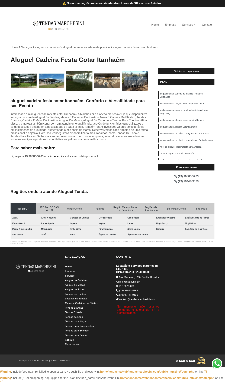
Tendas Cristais (73, 312)
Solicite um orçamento (186, 71)
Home (155, 24)
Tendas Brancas (74, 307)
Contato (207, 24)
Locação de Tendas (76, 298)
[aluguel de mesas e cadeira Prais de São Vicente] (107, 81)
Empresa (170, 24)
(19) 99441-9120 (188, 181)
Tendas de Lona (74, 316)
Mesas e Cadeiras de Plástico (81, 303)
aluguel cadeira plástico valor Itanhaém (178, 127)
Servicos (188, 24)
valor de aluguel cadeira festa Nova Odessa (180, 147)
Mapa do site (72, 344)
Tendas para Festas (76, 335)
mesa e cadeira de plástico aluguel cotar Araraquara (185, 133)
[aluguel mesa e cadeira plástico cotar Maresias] (79, 81)
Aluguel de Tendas (75, 294)
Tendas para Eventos (77, 330)
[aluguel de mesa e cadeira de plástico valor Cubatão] (24, 81)
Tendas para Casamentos (79, 326)
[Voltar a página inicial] (58, 25)
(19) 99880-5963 (188, 176)
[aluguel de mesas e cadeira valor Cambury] (51, 81)
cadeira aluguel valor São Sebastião (177, 153)
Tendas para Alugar (76, 321)
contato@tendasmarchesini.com (136, 299)
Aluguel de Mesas (75, 284)
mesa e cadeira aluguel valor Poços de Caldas (182, 103)
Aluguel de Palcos (75, 289)
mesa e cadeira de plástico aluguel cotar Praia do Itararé (187, 140)
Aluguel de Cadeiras (76, 280)
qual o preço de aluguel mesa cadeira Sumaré (182, 120)
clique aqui (55, 156)
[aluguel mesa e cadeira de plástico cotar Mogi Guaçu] (135, 81)
